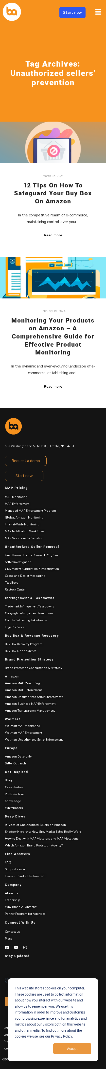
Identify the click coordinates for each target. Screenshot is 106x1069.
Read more (53, 235)
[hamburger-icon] (98, 12)
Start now (72, 12)
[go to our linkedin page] (7, 947)
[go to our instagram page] (25, 947)
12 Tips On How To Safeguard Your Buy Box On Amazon (53, 193)
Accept (72, 1049)
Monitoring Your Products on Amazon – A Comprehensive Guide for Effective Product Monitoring (53, 336)
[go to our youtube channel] (16, 947)
